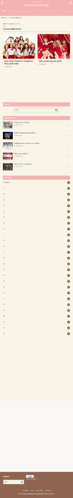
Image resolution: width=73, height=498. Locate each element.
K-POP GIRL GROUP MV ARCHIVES (33, 494)
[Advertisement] (36, 86)
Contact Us (48, 490)
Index (31, 490)
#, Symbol (4, 10)
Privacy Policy (39, 490)
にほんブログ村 (31, 479)
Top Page (25, 490)
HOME (4, 17)
